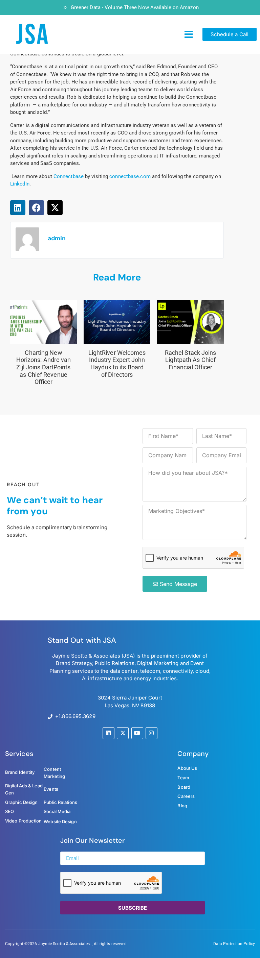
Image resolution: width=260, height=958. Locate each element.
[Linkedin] (108, 733)
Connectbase (68, 176)
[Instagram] (151, 733)
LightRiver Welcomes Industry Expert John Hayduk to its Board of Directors (117, 363)
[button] (188, 34)
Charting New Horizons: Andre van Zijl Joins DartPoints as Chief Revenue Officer (43, 367)
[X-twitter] (123, 733)
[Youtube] (137, 733)
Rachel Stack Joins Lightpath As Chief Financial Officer (190, 360)
